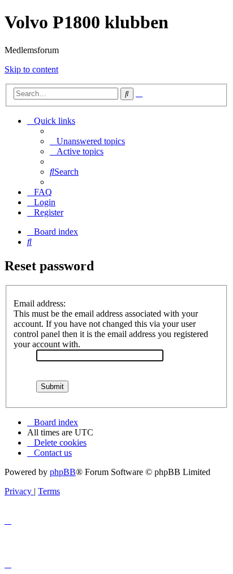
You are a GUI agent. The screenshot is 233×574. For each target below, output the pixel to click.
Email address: (40, 303)
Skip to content (31, 69)
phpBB (63, 472)
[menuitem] (87, 141)
